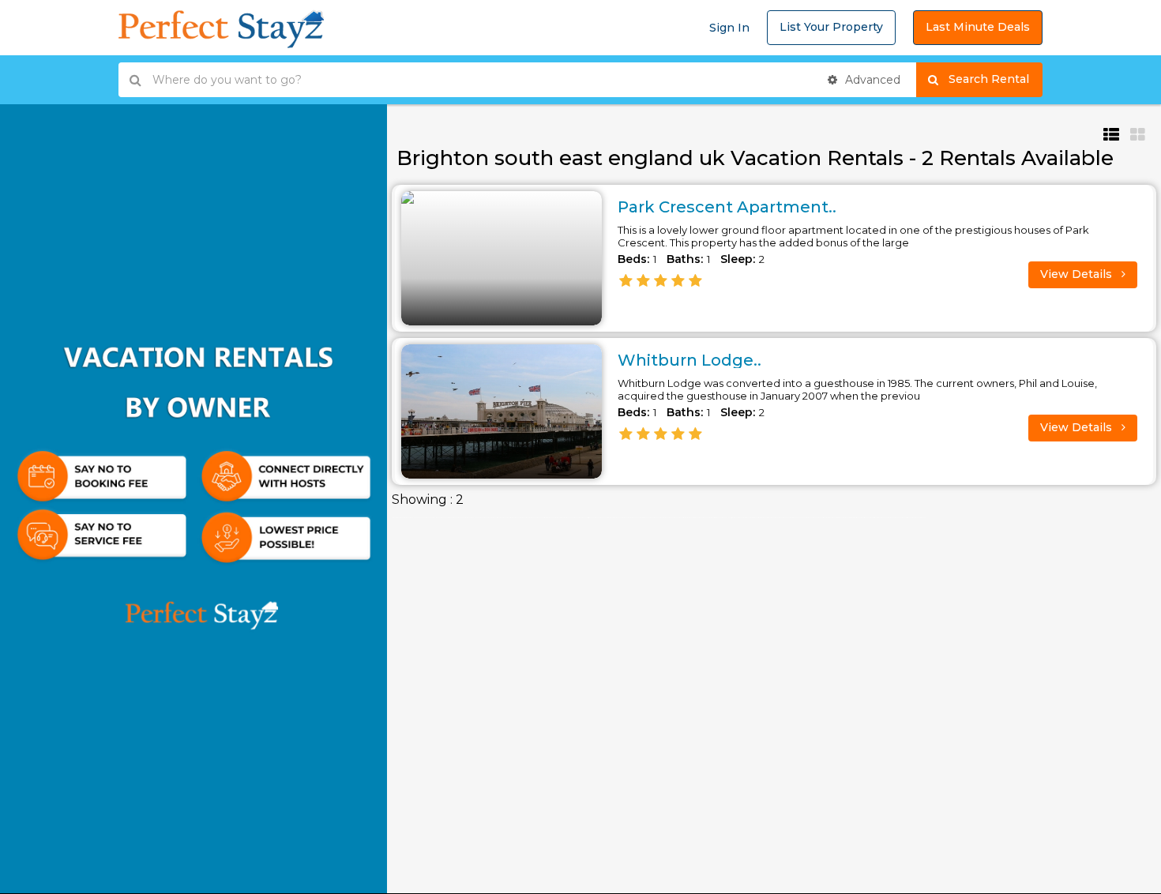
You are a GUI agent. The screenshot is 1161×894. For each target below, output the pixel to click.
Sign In (729, 28)
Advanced (871, 80)
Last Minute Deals (978, 27)
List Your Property (831, 27)
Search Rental (996, 79)
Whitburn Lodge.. (689, 360)
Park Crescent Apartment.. (727, 206)
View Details (1077, 274)
